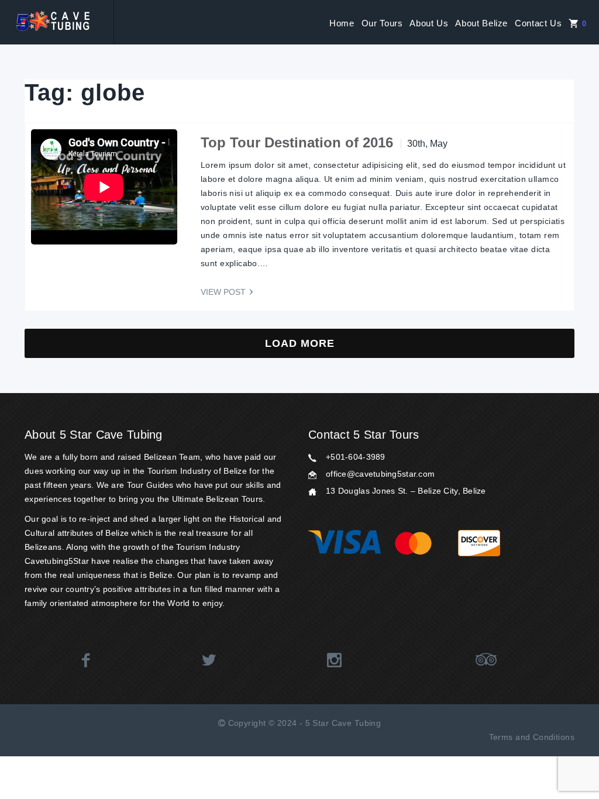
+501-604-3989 (355, 457)
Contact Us (538, 23)
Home (341, 23)
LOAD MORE (300, 343)
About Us (428, 23)
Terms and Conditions (531, 737)
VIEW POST (223, 292)
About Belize (481, 23)
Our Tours (382, 23)
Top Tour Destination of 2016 (297, 142)
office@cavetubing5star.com (380, 473)
